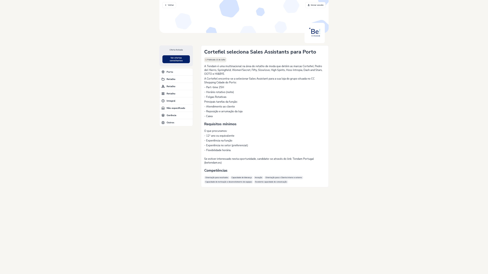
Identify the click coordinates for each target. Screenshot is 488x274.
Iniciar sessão (317, 5)
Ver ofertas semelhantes (176, 59)
